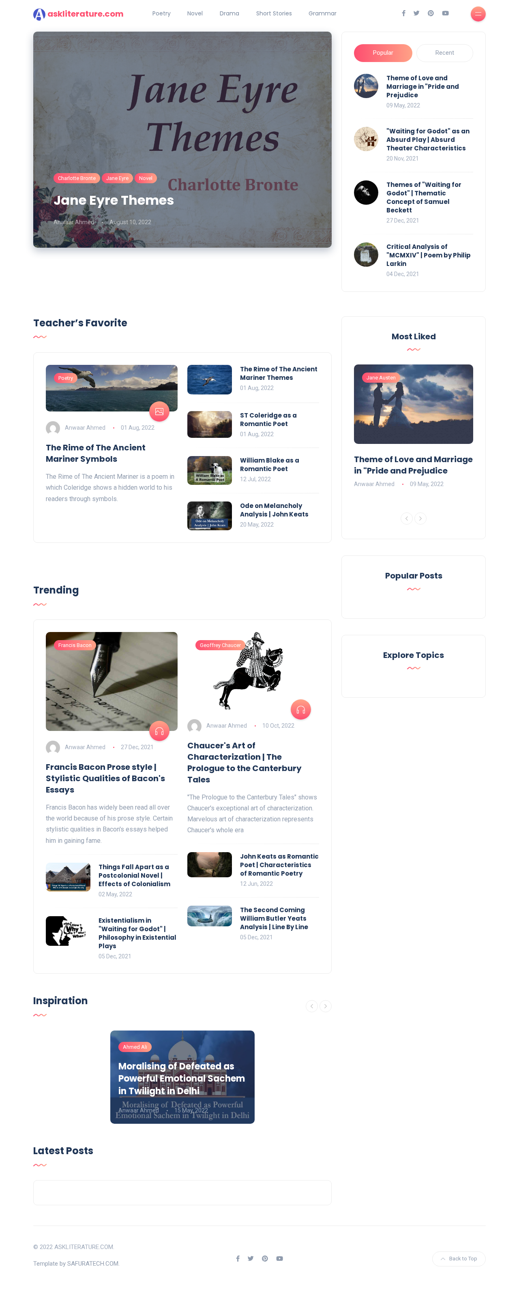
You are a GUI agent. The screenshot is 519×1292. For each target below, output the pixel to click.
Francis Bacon (75, 645)
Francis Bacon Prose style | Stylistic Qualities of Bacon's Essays (105, 778)
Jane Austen (381, 378)
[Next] (326, 1006)
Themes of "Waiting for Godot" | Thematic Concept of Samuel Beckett (423, 197)
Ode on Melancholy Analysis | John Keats (274, 510)
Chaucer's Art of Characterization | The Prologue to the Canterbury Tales (244, 762)
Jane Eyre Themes (114, 200)
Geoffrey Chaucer (220, 645)
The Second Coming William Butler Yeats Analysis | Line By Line (274, 918)
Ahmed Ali (135, 1047)
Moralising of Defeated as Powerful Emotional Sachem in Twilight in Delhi (181, 1079)
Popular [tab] (383, 52)
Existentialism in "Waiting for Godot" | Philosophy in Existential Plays (137, 933)
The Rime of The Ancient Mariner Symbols (96, 453)
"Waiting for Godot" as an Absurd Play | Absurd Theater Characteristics (428, 139)
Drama (229, 13)
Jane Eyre (117, 178)
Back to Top (463, 1259)
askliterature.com (85, 13)
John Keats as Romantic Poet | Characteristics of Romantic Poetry (279, 865)
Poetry (161, 13)
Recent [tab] (444, 52)
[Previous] (312, 1006)
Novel (195, 13)
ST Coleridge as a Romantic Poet (268, 419)
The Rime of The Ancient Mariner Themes (278, 373)
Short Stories (274, 13)
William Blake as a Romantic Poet (269, 464)
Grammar (323, 13)
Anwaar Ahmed (74, 222)
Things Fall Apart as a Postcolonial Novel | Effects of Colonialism (134, 875)
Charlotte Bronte (77, 178)
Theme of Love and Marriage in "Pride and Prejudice (422, 86)
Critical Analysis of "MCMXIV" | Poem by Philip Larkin (428, 255)
